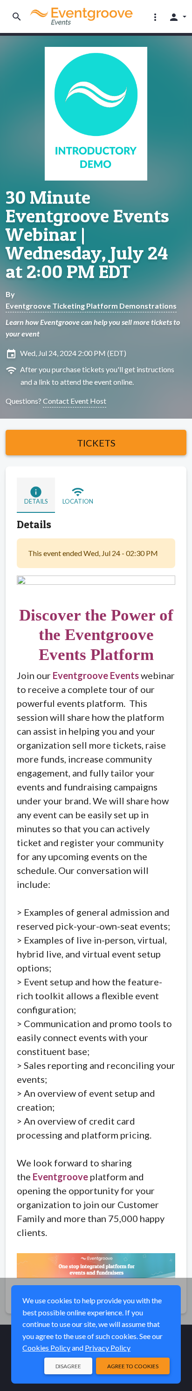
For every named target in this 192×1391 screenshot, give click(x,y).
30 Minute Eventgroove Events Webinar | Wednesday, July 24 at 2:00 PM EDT (87, 234)
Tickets (96, 442)
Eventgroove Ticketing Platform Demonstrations (91, 305)
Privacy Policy (107, 1347)
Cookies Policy (46, 1347)
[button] (155, 16)
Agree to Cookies (132, 1366)
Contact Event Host (74, 400)
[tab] (36, 495)
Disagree (68, 1366)
